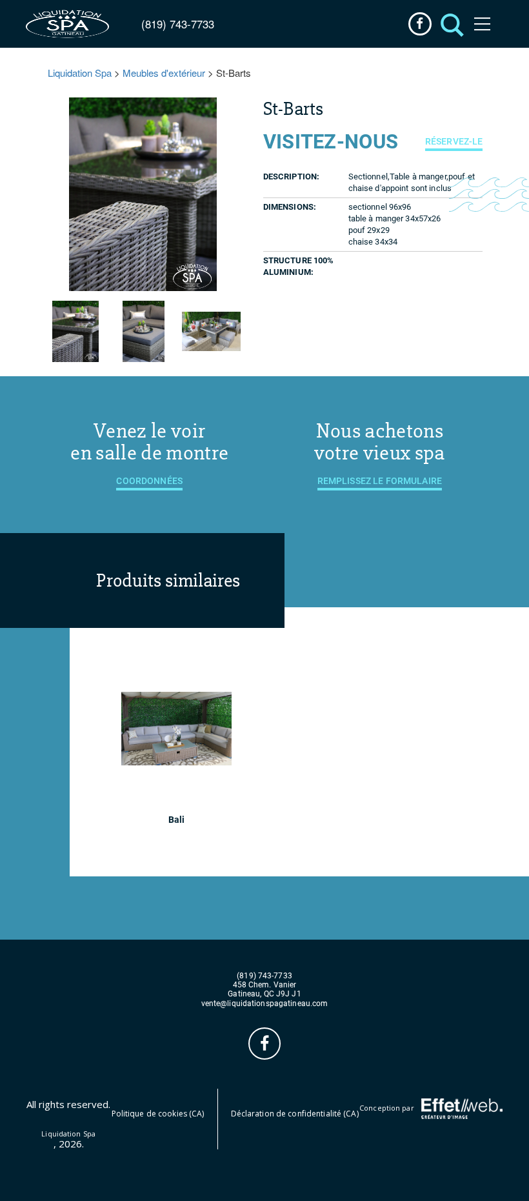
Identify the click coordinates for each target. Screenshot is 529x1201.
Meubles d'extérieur (164, 72)
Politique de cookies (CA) (158, 1113)
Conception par (387, 1108)
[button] (449, 23)
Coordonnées (149, 481)
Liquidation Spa (80, 72)
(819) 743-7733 (177, 24)
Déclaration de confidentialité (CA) (295, 1113)
